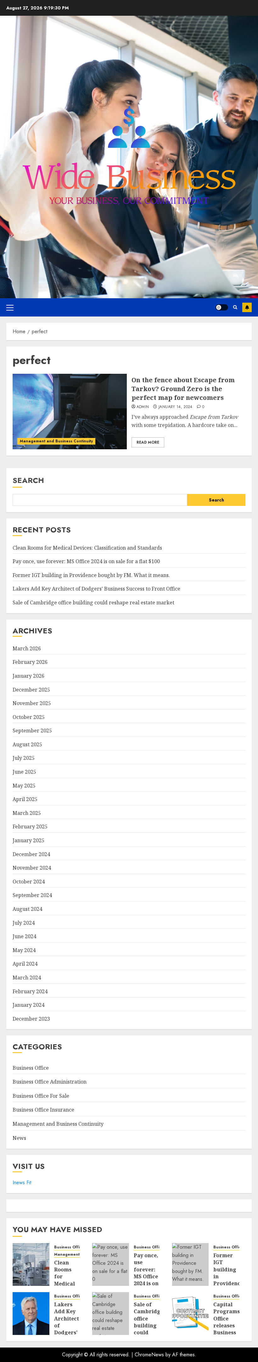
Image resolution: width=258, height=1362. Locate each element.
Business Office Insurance (43, 1109)
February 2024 (30, 991)
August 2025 (27, 744)
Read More (148, 442)
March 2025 (27, 813)
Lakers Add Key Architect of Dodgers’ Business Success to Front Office (96, 588)
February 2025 (30, 826)
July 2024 (24, 922)
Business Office (31, 1067)
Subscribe (247, 307)
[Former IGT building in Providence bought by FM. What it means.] (190, 1264)
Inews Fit (22, 1182)
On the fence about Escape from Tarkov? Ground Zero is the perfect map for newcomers (183, 389)
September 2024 (32, 895)
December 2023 (31, 1018)
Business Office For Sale (41, 1095)
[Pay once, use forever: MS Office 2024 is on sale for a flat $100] (110, 1264)
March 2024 (27, 977)
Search (28, 480)
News (19, 1138)
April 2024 (25, 963)
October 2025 (29, 717)
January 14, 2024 (176, 407)
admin (143, 407)
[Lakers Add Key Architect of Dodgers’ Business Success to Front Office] (31, 1313)
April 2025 (25, 799)
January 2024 (28, 1004)
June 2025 (24, 771)
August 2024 (27, 908)
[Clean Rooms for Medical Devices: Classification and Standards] (31, 1264)
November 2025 (32, 703)
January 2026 (28, 675)
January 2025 (28, 840)
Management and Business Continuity (56, 441)
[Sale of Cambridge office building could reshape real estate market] (110, 1313)
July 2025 (24, 757)
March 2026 (27, 648)
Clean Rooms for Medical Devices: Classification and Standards (87, 547)
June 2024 (24, 936)
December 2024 (31, 854)
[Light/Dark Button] (222, 307)
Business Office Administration (50, 1081)
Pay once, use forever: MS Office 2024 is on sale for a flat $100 (86, 561)
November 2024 (32, 867)
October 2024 (29, 881)
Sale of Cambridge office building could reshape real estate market (93, 602)
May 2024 (24, 950)
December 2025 (31, 689)
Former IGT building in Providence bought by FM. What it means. (91, 575)
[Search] (235, 307)
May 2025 (24, 785)
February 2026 (30, 662)
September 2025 (32, 730)
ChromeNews (149, 1354)
